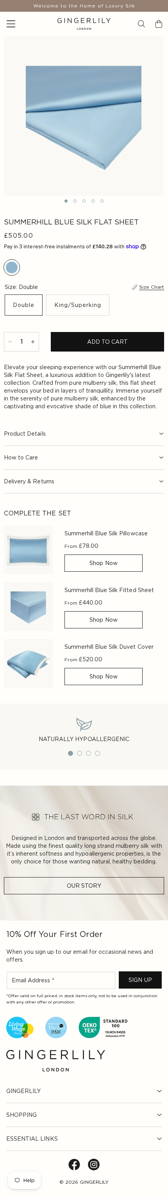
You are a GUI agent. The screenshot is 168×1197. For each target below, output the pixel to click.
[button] (141, 24)
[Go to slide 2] (79, 753)
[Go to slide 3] (88, 753)
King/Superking (77, 305)
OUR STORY (84, 886)
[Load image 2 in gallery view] (75, 201)
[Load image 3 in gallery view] (84, 201)
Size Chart (151, 287)
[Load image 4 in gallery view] (93, 201)
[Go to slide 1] (70, 753)
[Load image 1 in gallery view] (66, 201)
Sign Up (140, 980)
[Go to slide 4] (97, 753)
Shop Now (103, 563)
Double (23, 305)
